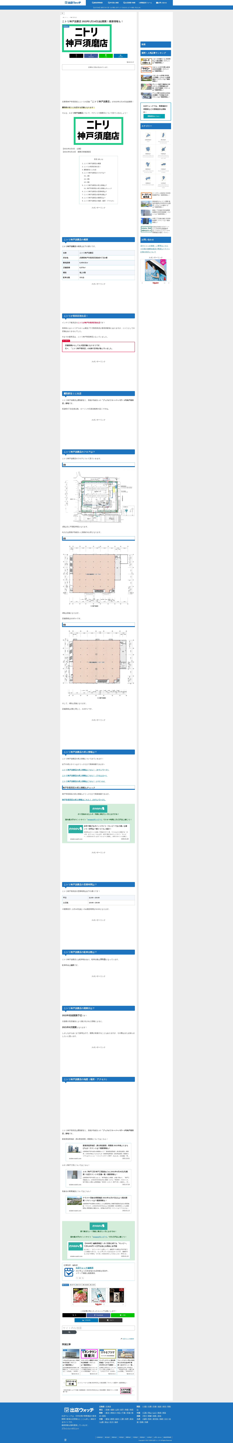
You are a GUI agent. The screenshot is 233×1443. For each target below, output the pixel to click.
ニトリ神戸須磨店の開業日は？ (95, 198)
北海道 (108, 1407)
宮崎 (141, 1422)
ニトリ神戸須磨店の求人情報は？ (95, 185)
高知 (159, 1416)
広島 (145, 1413)
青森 (127, 1410)
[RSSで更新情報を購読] (83, 1278)
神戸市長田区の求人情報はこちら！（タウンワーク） (84, 800)
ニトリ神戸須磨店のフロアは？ (95, 173)
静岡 (112, 1419)
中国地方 (135, 1437)
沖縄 (146, 1422)
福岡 (145, 1419)
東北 (101, 1410)
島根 (159, 1413)
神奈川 (113, 1413)
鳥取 (164, 1413)
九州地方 (149, 1437)
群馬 (104, 1416)
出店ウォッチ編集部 (84, 1268)
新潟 (131, 1419)
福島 (112, 1410)
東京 (107, 1413)
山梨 (102, 1422)
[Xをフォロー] (77, 1278)
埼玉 (119, 1413)
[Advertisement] (98, 84)
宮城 (107, 1410)
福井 (116, 1422)
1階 (88, 176)
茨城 (128, 1413)
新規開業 (86, 1284)
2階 (88, 179)
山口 (154, 1413)
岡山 (150, 1413)
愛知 (107, 1419)
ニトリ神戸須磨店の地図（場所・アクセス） (99, 201)
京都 (154, 1407)
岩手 (122, 1410)
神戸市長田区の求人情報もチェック (99, 188)
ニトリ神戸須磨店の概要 (92, 163)
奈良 (164, 1407)
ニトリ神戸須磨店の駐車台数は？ (95, 194)
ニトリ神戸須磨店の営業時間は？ (95, 191)
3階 (88, 182)
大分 (166, 1419)
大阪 (145, 1407)
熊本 (150, 1419)
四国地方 (142, 1437)
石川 (111, 1422)
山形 (117, 1410)
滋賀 (159, 1407)
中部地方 (121, 1437)
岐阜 (117, 1419)
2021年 (80, 1284)
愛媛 (150, 1416)
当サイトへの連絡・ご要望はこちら (154, 246)
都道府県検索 (167, 1437)
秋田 (131, 1410)
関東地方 (114, 1437)
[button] (110, 1320)
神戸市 (73, 1284)
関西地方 (66, 1284)
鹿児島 (155, 1419)
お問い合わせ (158, 1437)
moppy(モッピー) (94, 820)
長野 (127, 1419)
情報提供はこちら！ (154, 116)
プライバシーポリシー (70, 1428)
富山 (106, 1422)
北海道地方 (100, 1437)
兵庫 (150, 1407)
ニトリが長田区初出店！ (92, 167)
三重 (122, 1419)
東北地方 (107, 1437)
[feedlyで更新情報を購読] (80, 1278)
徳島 (154, 1416)
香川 (145, 1416)
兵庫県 (93, 1284)
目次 (95, 159)
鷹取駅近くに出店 (90, 170)
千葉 (123, 1413)
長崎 (161, 1419)
